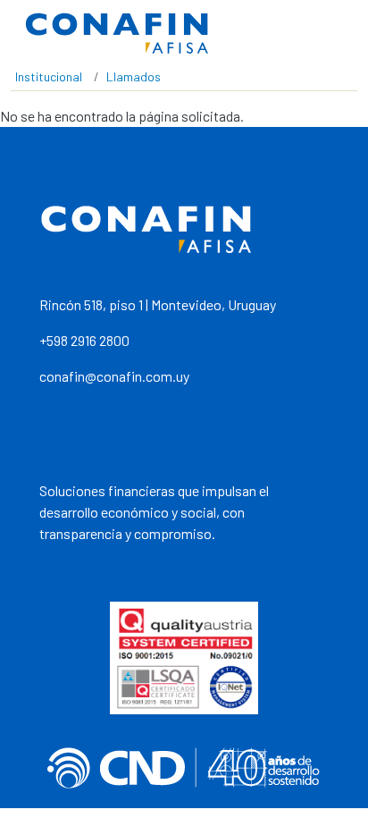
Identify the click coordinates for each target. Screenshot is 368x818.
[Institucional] (117, 33)
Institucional (48, 76)
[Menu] (336, 34)
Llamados (133, 76)
